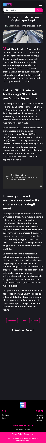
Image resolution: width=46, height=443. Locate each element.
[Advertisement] (23, 369)
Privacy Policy (17, 434)
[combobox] (19, 10)
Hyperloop (8, 106)
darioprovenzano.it (23, 441)
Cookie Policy (29, 434)
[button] (40, 5)
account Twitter (12, 52)
